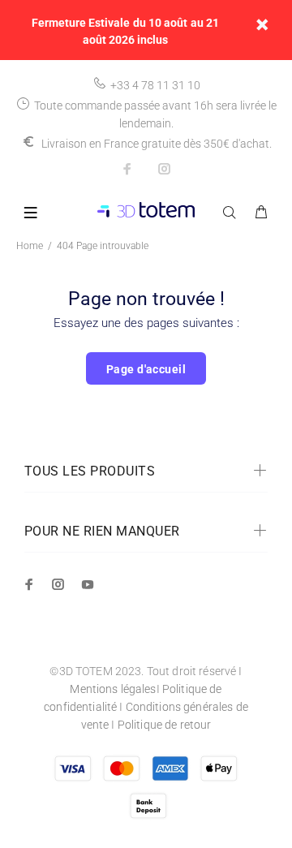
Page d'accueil (146, 369)
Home (29, 246)
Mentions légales (113, 688)
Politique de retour (165, 724)
